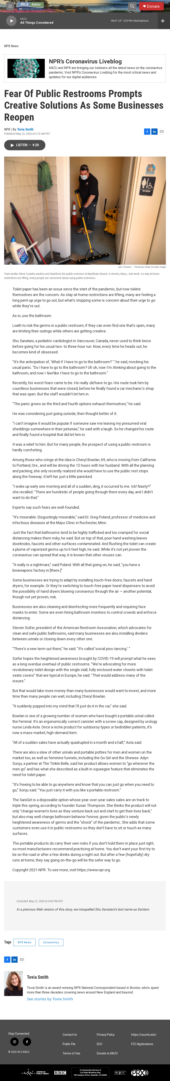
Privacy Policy (106, 1034)
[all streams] (164, 20)
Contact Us (70, 1034)
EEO (99, 1044)
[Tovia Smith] (13, 983)
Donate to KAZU (107, 1053)
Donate (153, 6)
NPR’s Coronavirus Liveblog (85, 61)
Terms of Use (71, 1053)
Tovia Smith (25, 129)
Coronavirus (51, 942)
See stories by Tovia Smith (50, 998)
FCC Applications (142, 1044)
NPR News (11, 46)
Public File (69, 1044)
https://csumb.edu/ (144, 1034)
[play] (11, 21)
